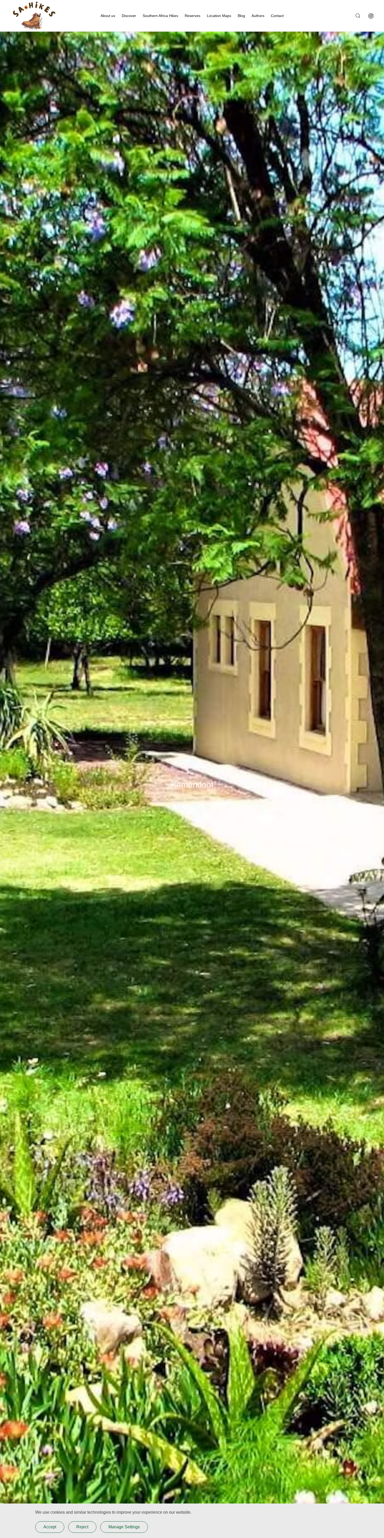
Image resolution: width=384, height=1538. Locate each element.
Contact (277, 16)
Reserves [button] (192, 16)
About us (108, 16)
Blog (241, 16)
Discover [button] (129, 16)
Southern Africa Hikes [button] (160, 16)
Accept (49, 1527)
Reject (82, 1527)
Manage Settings (124, 1527)
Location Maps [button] (219, 16)
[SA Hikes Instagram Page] (371, 16)
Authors (258, 16)
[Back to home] (33, 15)
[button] (357, 15)
